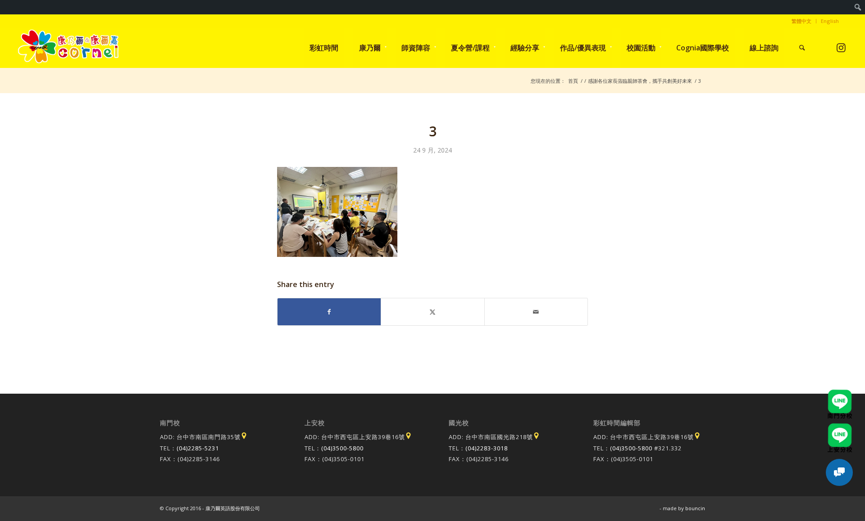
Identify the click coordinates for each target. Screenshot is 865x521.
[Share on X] (432, 311)
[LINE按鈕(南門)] (840, 393)
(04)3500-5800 (342, 448)
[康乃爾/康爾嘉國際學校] (68, 47)
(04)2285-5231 (198, 448)
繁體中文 (801, 21)
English (830, 21)
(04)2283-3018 (486, 448)
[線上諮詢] (839, 472)
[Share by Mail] (536, 311)
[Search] (802, 47)
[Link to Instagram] (841, 47)
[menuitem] (858, 7)
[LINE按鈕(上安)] (840, 427)
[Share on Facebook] (329, 311)
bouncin (695, 508)
